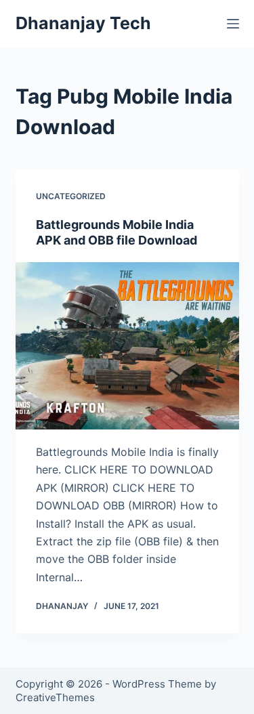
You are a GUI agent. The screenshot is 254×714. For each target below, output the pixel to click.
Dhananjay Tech (83, 23)
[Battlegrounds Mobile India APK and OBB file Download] (127, 346)
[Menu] (233, 24)
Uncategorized (71, 196)
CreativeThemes (55, 697)
